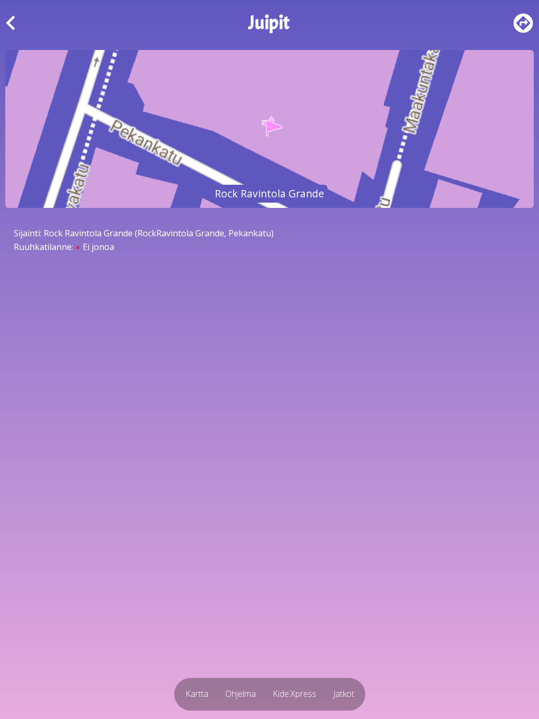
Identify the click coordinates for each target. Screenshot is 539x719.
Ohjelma (240, 694)
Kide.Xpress (294, 694)
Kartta (196, 694)
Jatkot (343, 694)
